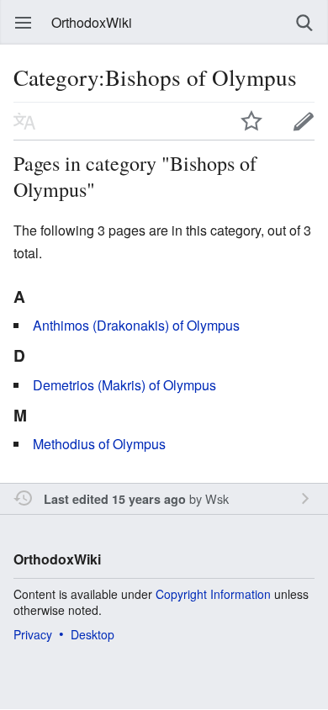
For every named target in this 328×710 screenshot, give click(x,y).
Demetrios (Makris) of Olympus (124, 385)
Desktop (92, 634)
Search (304, 23)
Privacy (32, 634)
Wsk (217, 498)
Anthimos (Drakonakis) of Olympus (136, 325)
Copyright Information (213, 593)
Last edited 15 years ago (115, 498)
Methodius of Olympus (99, 443)
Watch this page (251, 121)
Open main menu (23, 23)
